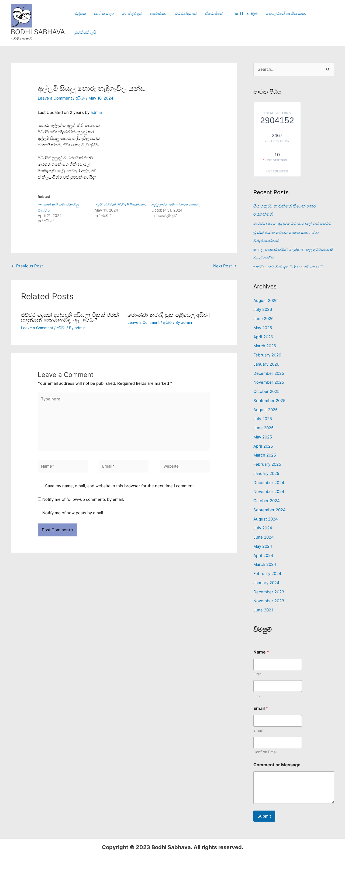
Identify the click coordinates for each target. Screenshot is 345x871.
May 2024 (262, 546)
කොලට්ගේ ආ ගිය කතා (286, 13)
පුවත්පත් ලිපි (85, 32)
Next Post (225, 265)
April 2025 (263, 446)
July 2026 (262, 309)
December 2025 (268, 373)
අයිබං (80, 98)
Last (257, 695)
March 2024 (264, 564)
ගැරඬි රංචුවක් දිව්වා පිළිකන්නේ (120, 204)
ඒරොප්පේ (214, 13)
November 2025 (268, 382)
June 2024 (263, 537)
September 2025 (269, 400)
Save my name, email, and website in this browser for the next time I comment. (120, 485)
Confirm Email (265, 752)
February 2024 (267, 573)
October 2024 (266, 500)
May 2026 (262, 327)
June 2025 (263, 427)
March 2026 (264, 345)
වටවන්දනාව (185, 13)
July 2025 (262, 418)
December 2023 (268, 591)
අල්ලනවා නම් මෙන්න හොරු (175, 204)
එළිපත (80, 13)
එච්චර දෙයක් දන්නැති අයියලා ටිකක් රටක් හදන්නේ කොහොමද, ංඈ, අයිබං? (70, 318)
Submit (264, 816)
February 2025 (267, 464)
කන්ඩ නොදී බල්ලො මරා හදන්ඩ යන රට (288, 266)
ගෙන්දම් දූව (132, 13)
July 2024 (262, 527)
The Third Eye (244, 13)
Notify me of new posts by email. (73, 512)
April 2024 (263, 555)
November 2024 (268, 491)
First (257, 674)
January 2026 (266, 364)
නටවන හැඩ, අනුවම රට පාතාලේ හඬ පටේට (292, 223)
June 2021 (263, 610)
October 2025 (266, 391)
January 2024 (266, 582)
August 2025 (265, 409)
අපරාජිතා (158, 13)
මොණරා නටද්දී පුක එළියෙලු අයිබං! (168, 315)
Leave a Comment (55, 98)
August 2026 (265, 300)
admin (96, 112)
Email (258, 730)
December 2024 (268, 482)
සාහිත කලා (104, 13)
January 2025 (266, 473)
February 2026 (267, 355)
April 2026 (263, 336)
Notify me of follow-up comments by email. (83, 499)
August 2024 (265, 519)
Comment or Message (277, 764)
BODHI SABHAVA (38, 32)
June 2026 (263, 318)
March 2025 (264, 455)
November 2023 (268, 600)
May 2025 (262, 437)
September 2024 (269, 509)
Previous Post (27, 265)
